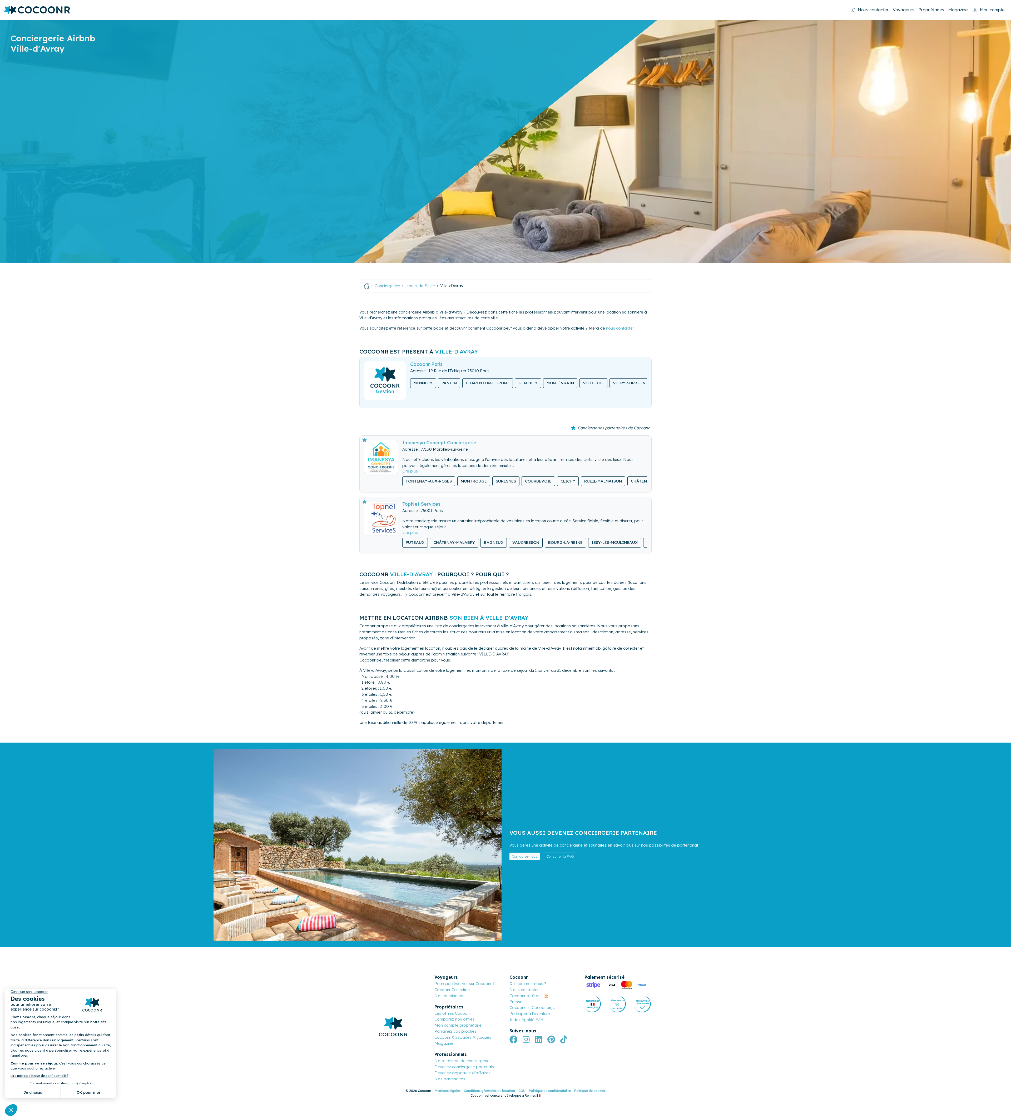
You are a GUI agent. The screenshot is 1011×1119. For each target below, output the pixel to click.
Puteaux (415, 542)
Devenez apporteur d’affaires (462, 1072)
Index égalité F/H (526, 1019)
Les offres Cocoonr (452, 1013)
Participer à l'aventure (529, 1013)
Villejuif (593, 382)
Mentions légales (447, 1091)
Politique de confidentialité (550, 1091)
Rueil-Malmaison (603, 481)
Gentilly (528, 382)
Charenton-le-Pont (487, 382)
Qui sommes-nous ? (527, 983)
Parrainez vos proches (455, 1031)
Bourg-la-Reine (565, 542)
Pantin (449, 382)
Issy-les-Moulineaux (615, 542)
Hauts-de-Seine (420, 285)
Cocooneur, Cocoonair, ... (532, 1007)
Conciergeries (387, 285)
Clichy (568, 481)
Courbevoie (538, 481)
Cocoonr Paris (426, 364)
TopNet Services (421, 504)
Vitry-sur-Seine (630, 382)
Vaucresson (525, 542)
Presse (515, 1001)
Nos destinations (450, 995)
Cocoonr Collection (452, 989)
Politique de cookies (590, 1091)
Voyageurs (903, 9)
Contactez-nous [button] (524, 856)
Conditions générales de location (489, 1091)
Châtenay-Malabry (454, 542)
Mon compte (992, 9)
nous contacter (619, 328)
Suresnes (506, 481)
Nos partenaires (449, 1078)
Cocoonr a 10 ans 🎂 (529, 995)
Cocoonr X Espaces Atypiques (462, 1037)
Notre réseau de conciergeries (463, 1060)
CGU (522, 1091)
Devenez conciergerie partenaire (464, 1066)
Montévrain (560, 382)
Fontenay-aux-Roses (429, 481)
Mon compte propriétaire (458, 1025)
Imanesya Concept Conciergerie (439, 442)
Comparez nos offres (454, 1019)
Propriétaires (931, 9)
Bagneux (493, 542)
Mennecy (423, 382)
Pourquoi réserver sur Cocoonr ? (464, 983)
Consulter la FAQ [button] (560, 856)
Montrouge (474, 481)
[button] (410, 471)
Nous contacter (873, 9)
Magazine (958, 9)
